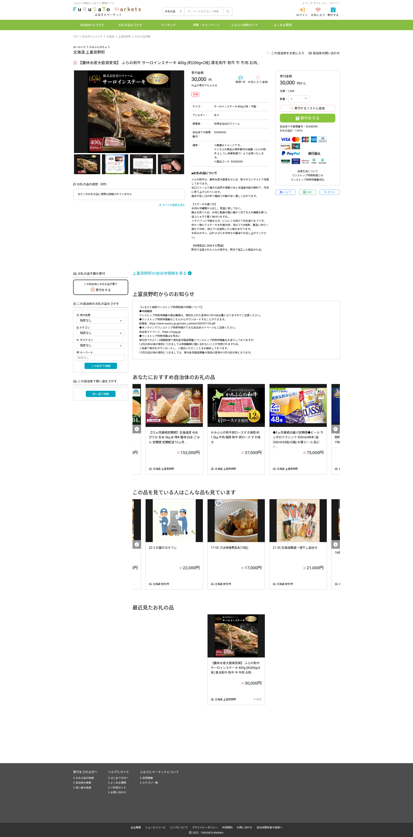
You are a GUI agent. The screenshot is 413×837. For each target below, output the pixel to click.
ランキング (168, 25)
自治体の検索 (83, 782)
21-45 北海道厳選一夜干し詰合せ (295, 547)
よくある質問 (283, 25)
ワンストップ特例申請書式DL (308, 179)
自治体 (92, 25)
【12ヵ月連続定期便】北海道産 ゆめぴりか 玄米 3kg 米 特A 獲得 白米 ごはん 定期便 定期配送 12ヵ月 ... (174, 437)
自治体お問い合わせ (326, 53)
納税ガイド (244, 25)
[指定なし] (101, 345)
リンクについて (179, 827)
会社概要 (136, 827)
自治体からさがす (92, 36)
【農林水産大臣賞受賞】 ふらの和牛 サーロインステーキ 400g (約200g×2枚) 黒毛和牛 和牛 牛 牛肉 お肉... (235, 667)
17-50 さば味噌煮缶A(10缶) (229, 547)
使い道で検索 (100, 394)
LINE (309, 192)
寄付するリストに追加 (309, 108)
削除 (259, 699)
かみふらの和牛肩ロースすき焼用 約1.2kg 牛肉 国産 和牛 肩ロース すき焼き (235, 437)
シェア (287, 192)
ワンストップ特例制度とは (307, 175)
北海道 (110, 36)
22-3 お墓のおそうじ (163, 547)
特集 (206, 25)
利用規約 (227, 827)
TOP (75, 36)
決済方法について (307, 171)
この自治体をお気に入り (287, 53)
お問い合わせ (118, 792)
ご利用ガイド (118, 787)
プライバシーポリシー (205, 827)
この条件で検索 (101, 366)
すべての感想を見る (173, 205)
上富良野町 (124, 36)
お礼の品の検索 (85, 778)
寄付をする (310, 118)
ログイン (335, 3)
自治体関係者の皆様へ (269, 827)
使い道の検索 (83, 787)
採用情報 (147, 778)
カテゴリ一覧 (150, 782)
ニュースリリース (155, 827)
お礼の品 (130, 25)
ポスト (331, 192)
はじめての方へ (120, 778)
